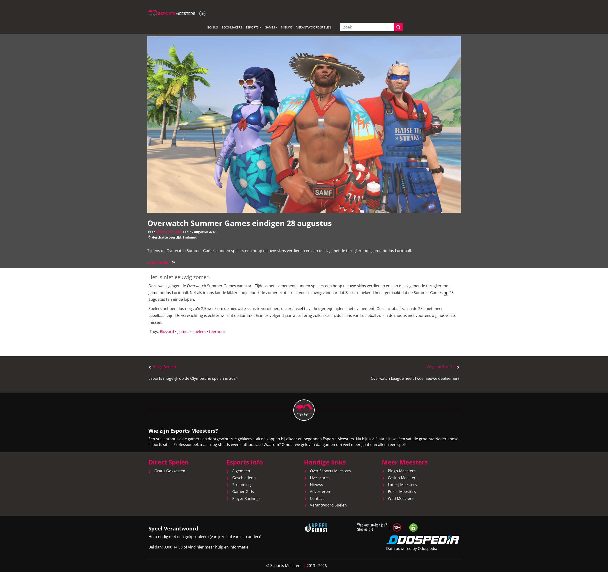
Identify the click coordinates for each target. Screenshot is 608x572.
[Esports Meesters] (176, 13)
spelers (199, 331)
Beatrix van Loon (169, 232)
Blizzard (167, 331)
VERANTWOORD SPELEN (313, 27)
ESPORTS (252, 27)
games (183, 331)
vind (192, 547)
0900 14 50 (173, 547)
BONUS (212, 27)
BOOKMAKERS (232, 27)
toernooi (217, 331)
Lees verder (161, 262)
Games (270, 27)
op (446, 292)
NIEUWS (287, 27)
